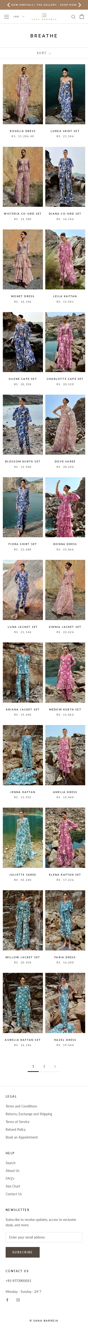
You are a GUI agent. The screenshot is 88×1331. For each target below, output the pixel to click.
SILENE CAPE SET (23, 378)
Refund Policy (16, 1129)
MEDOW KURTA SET (65, 709)
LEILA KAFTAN (65, 296)
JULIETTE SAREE (22, 874)
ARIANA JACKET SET (23, 709)
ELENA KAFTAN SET (65, 874)
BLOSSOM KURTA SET (23, 461)
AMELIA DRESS (65, 792)
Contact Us (14, 1194)
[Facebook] (7, 1299)
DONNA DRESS (65, 543)
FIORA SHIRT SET (22, 543)
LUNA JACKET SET (23, 626)
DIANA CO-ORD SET (65, 213)
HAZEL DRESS (65, 1039)
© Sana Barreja (44, 1320)
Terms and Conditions (21, 1106)
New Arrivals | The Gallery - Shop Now (44, 4)
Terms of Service (17, 1122)
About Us (12, 1171)
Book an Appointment (22, 1137)
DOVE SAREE (65, 461)
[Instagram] (18, 1299)
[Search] (73, 17)
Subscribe (22, 1252)
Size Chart (13, 1186)
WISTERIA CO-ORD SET (23, 213)
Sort (42, 53)
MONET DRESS (22, 296)
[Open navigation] (6, 16)
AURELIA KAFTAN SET (23, 1039)
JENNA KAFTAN (22, 792)
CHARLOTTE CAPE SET (65, 378)
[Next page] (55, 1066)
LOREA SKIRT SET (65, 130)
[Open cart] (82, 16)
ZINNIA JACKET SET (65, 626)
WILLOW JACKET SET (22, 957)
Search (10, 1163)
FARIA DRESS (65, 957)
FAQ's (10, 1178)
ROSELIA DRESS (23, 130)
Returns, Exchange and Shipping (29, 1114)
